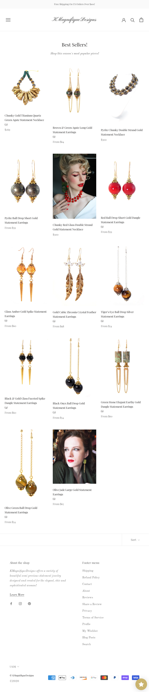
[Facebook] (11, 603)
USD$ (13, 666)
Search (86, 644)
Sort (134, 540)
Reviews (87, 597)
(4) (6, 407)
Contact (87, 584)
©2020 (14, 681)
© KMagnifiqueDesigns (22, 675)
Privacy (87, 611)
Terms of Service (93, 617)
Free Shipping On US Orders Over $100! (74, 4)
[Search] (133, 20)
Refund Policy (91, 577)
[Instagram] (20, 603)
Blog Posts (88, 637)
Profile (86, 624)
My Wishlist (90, 631)
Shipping (87, 570)
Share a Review (92, 604)
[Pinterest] (29, 603)
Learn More (17, 594)
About (86, 591)
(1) (54, 136)
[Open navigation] (8, 19)
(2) (6, 124)
